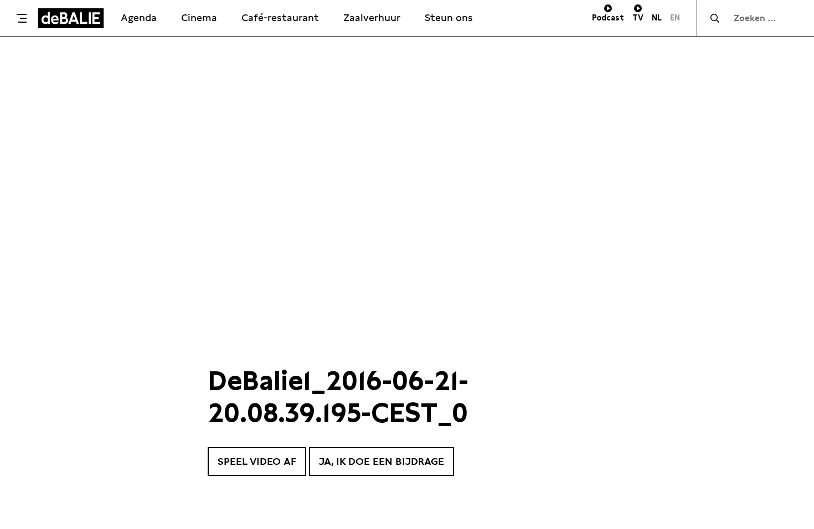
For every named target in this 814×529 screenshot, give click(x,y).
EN (675, 17)
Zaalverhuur (371, 17)
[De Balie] (71, 18)
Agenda (139, 17)
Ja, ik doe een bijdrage (381, 461)
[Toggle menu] (22, 18)
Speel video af (257, 461)
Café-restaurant (280, 17)
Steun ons (449, 17)
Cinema (199, 17)
